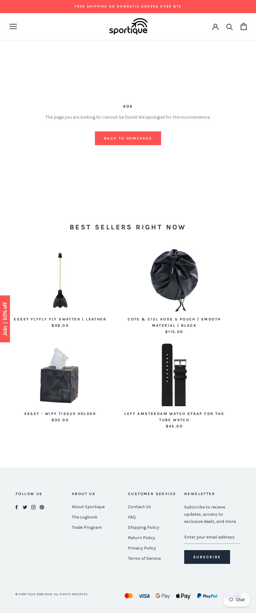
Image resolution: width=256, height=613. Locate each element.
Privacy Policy (142, 548)
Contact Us (139, 506)
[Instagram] (33, 507)
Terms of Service (144, 558)
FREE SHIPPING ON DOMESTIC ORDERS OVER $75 (128, 6)
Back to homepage (128, 138)
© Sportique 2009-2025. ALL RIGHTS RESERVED (52, 594)
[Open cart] (244, 26)
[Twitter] (25, 507)
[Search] (229, 26)
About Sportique (88, 506)
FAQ (132, 517)
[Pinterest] (42, 507)
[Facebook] (16, 507)
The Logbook (84, 517)
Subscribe (207, 557)
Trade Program (87, 527)
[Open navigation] (13, 26)
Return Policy (141, 537)
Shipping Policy (143, 527)
